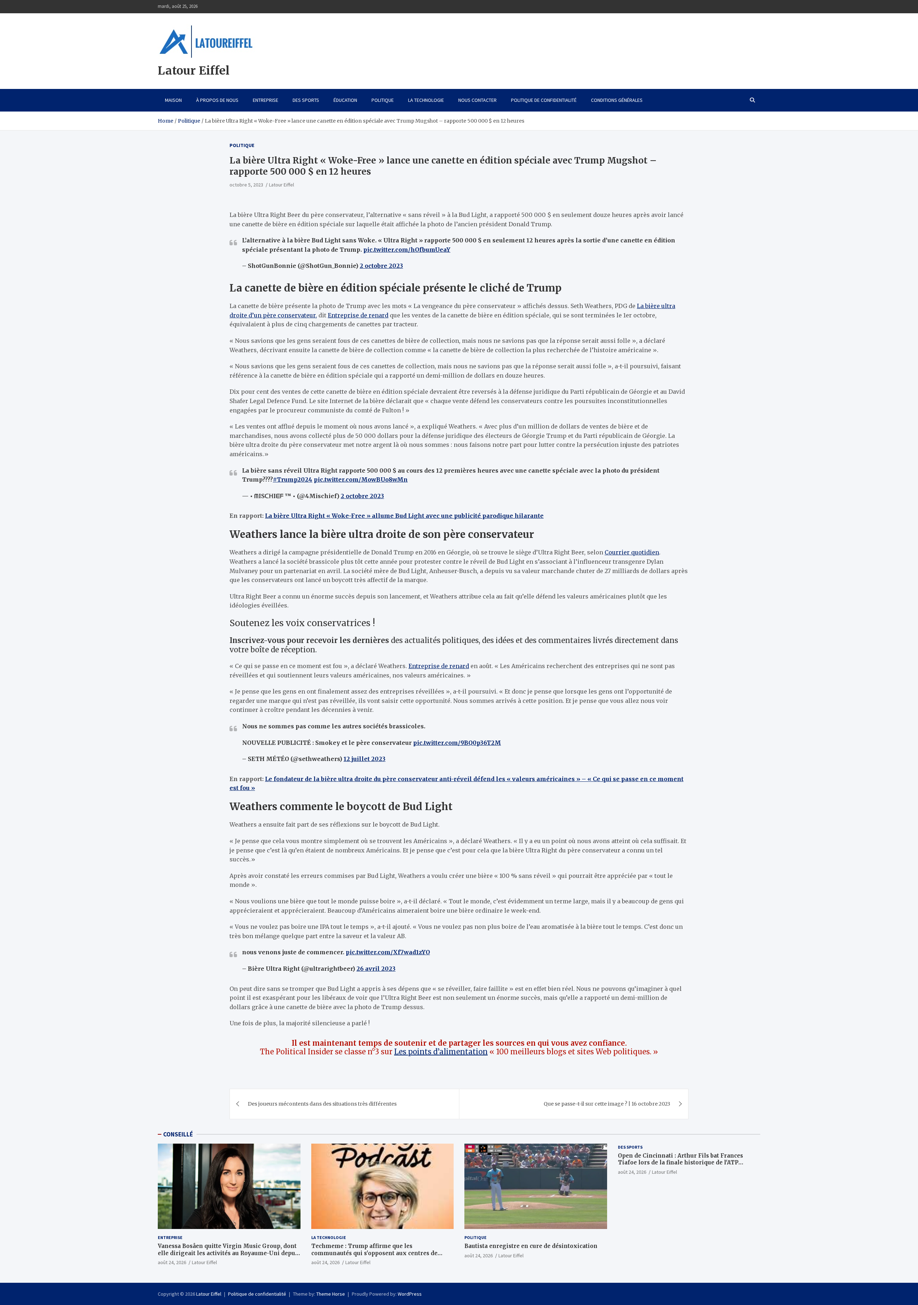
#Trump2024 (292, 479)
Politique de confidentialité (544, 100)
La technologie (426, 100)
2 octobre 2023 (381, 265)
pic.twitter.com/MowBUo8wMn (361, 479)
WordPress (410, 1294)
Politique (383, 100)
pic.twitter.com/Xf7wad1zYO (388, 952)
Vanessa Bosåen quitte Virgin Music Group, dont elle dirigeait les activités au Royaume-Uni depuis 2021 (229, 1253)
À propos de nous (217, 100)
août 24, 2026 (172, 1262)
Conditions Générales (617, 100)
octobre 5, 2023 (246, 184)
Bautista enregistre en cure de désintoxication (530, 1246)
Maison (173, 100)
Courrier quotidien (632, 552)
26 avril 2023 (376, 968)
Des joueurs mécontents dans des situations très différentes (322, 1104)
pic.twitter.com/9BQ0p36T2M (457, 742)
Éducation (345, 100)
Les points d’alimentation (441, 1051)
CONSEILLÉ (178, 1134)
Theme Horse (330, 1294)
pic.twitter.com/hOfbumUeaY (406, 249)
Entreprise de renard (358, 315)
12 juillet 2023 (364, 758)
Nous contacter (477, 100)
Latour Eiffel (194, 70)
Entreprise (265, 100)
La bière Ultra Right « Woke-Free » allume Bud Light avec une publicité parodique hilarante (404, 515)
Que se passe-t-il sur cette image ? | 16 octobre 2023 (607, 1104)
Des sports (306, 100)
